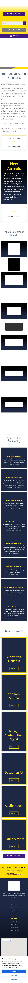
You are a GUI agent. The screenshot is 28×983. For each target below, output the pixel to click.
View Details (14, 668)
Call (15, 868)
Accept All (14, 971)
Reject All (14, 979)
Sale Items (14, 911)
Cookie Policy (14, 924)
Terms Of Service (14, 930)
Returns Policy (14, 927)
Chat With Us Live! (14, 874)
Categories (14, 908)
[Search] (24, 23)
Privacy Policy (14, 921)
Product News (14, 914)
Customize (14, 975)
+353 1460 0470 (15, 14)
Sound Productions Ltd (14, 5)
